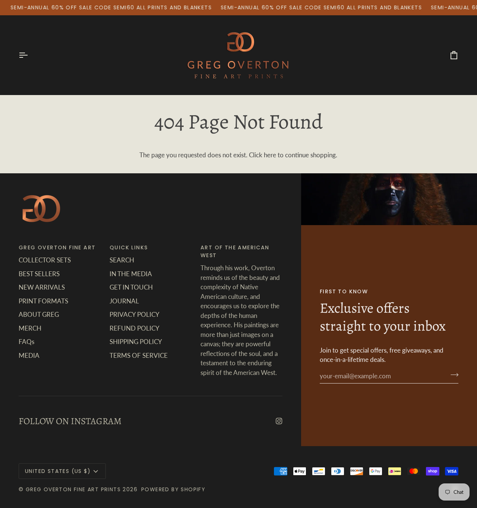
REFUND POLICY (134, 328)
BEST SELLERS (39, 274)
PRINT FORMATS (43, 301)
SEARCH (122, 260)
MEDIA (29, 355)
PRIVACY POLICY (134, 314)
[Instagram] (279, 421)
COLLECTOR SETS (45, 260)
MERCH (30, 328)
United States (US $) (58, 471)
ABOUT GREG (39, 314)
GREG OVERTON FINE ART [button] (57, 247)
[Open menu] (30, 55)
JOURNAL (124, 301)
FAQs (26, 341)
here (270, 155)
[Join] (452, 375)
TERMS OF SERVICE (139, 355)
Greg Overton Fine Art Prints (73, 489)
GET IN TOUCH (131, 287)
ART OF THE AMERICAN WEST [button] (234, 251)
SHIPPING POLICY (136, 341)
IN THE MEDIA (131, 274)
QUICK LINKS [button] (129, 247)
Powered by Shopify (173, 489)
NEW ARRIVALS (42, 287)
